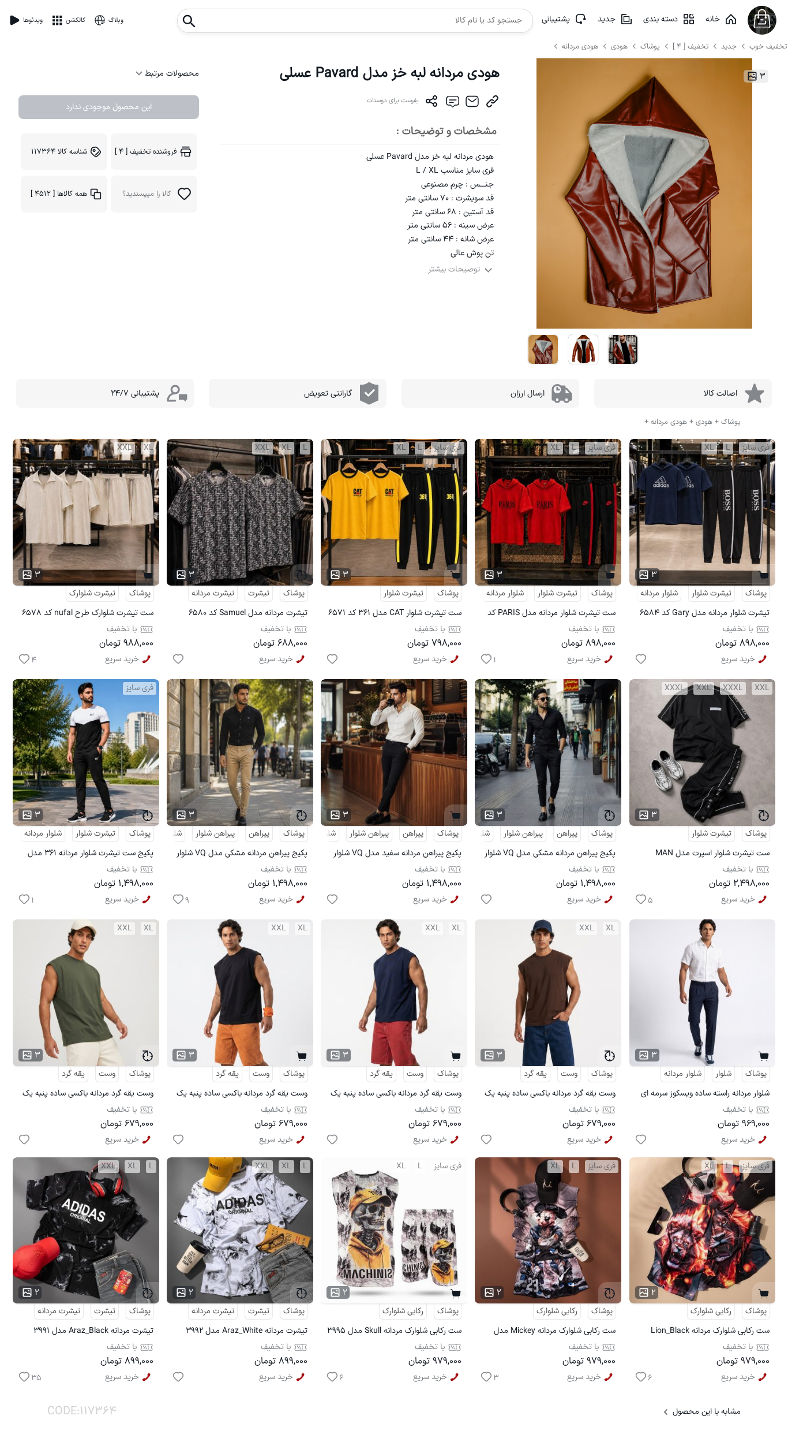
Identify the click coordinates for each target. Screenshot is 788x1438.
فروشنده (146, 151)
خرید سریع (738, 659)
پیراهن (567, 834)
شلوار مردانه (659, 593)
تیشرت (258, 593)
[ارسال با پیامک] (452, 104)
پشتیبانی (556, 19)
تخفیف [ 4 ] (690, 46)
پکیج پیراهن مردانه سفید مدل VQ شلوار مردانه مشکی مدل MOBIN (397, 855)
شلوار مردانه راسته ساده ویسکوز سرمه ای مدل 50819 (705, 1095)
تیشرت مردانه (213, 593)
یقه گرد (535, 1074)
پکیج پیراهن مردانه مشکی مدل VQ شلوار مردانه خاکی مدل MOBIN (242, 855)
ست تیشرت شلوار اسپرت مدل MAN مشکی (712, 855)
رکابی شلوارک (711, 1311)
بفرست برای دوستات (393, 101)
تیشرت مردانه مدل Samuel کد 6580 (248, 613)
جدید (607, 19)
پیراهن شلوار (523, 834)
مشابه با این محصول (707, 1412)
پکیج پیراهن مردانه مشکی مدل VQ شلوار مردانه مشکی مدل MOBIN (550, 855)
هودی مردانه (581, 46)
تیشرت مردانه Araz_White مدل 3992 (246, 1331)
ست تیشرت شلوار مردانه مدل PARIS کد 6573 (551, 615)
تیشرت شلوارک (92, 593)
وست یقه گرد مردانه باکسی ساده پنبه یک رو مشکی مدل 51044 (242, 1095)
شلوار (723, 1074)
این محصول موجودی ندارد (109, 107)
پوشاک (650, 46)
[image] (543, 349)
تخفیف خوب (768, 46)
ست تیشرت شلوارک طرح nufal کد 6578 (87, 613)
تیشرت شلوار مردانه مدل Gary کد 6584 (705, 613)
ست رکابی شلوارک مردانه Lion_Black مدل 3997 (710, 1332)
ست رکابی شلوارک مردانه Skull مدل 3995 (394, 1331)
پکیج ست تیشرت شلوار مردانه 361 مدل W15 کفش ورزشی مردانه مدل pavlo (90, 855)
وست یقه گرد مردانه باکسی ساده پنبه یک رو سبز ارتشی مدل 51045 (87, 1095)
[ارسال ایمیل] (472, 104)
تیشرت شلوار (711, 593)
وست (569, 1074)
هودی (620, 46)
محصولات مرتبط (170, 74)
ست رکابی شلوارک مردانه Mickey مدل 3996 (555, 1332)
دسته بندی (660, 19)
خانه (713, 19)
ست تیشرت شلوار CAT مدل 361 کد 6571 (394, 613)
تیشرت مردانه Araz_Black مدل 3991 (93, 1331)
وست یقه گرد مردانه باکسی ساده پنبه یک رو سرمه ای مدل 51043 (396, 1095)
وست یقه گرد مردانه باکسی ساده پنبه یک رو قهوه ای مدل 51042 (550, 1095)
